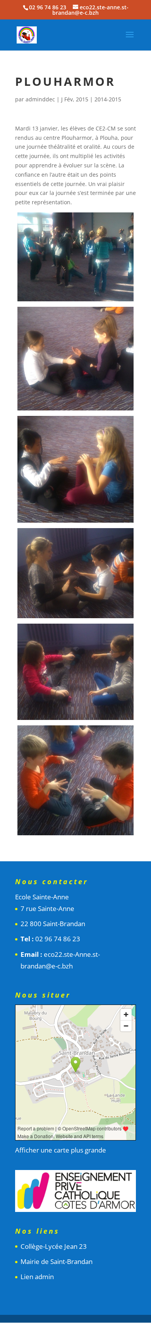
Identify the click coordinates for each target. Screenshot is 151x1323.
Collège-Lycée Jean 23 (54, 1246)
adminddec (40, 99)
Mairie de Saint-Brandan (57, 1261)
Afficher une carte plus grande (60, 1150)
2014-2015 (107, 99)
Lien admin (37, 1276)
